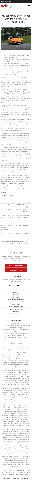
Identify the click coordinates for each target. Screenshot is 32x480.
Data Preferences (16, 309)
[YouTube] (18, 285)
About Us (16, 295)
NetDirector (7, 478)
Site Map (16, 292)
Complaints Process (16, 307)
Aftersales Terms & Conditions (16, 302)
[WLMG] (6, 6)
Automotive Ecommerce (21, 478)
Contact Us (16, 297)
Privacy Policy (16, 304)
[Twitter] (14, 285)
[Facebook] (9, 285)
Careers (16, 311)
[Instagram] (22, 285)
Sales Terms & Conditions (16, 299)
